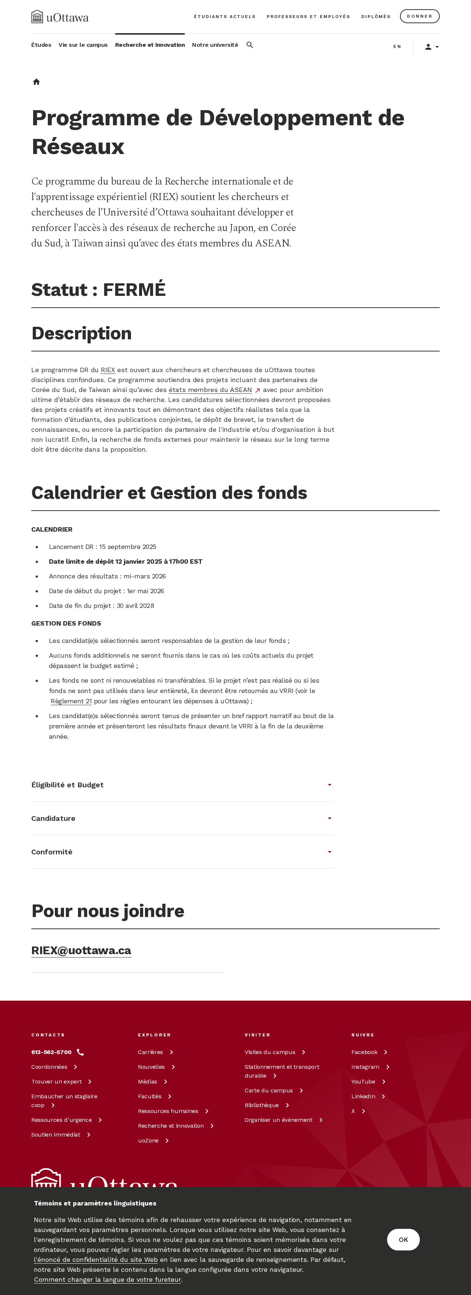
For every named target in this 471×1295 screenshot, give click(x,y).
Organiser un (278, 1119)
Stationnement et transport (282, 1071)
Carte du (269, 1090)
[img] (60, 16)
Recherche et (170, 1125)
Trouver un (56, 1081)
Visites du (270, 1052)
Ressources (61, 1119)
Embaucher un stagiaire (64, 1101)
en (397, 46)
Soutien (55, 1134)
